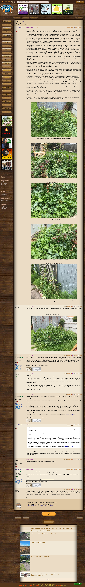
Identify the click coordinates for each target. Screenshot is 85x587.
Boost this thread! (48, 521)
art (6, 66)
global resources (6, 87)
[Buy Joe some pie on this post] (72, 459)
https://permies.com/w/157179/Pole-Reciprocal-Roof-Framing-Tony (42, 505)
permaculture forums (6, 21)
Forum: (17, 21)
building (6, 31)
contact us (21, 585)
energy (6, 38)
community (6, 56)
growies (6, 24)
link (41, 411)
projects (6, 94)
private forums (7, 108)
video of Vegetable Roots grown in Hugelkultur (44, 533)
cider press (6, 91)
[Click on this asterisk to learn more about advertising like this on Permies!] (74, 14)
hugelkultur (23, 21)
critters (6, 28)
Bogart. (73, 414)
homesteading (7, 35)
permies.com (6, 101)
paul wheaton (58, 585)
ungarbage (6, 52)
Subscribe (7, 1)
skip (7, 80)
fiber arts (7, 63)
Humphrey (68, 414)
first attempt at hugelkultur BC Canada (42, 531)
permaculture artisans (6, 70)
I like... (16, 364)
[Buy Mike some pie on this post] (72, 355)
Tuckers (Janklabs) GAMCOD (39, 542)
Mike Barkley (18, 354)
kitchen (6, 45)
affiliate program (31, 585)
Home (3, 1)
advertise (25, 585)
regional (6, 73)
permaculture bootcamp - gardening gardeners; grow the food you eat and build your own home (52, 574)
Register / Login (80, 1)
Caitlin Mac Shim (18, 27)
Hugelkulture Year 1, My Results (40, 556)
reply (48, 514)
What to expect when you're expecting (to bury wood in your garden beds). (52, 528)
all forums (7, 111)
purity (6, 49)
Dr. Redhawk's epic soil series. (48, 479)
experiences (6, 84)
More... (48, 579)
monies (6, 42)
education (7, 77)
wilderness (6, 59)
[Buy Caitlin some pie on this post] (72, 27)
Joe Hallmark (18, 459)
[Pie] (12, 2)
